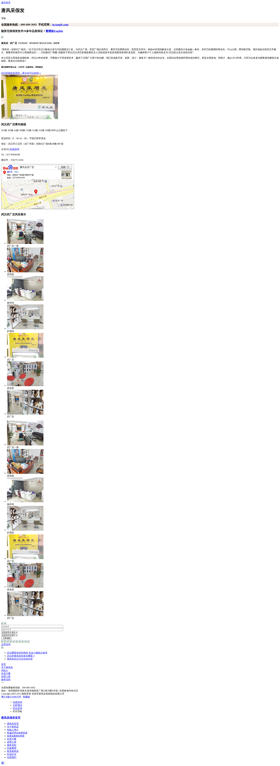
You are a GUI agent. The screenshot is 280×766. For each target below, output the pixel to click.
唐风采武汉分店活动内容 (20, 659)
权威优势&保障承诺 (17, 733)
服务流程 (5, 679)
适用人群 (5, 676)
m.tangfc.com (60, 24)
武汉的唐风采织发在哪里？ (21, 656)
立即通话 (17, 705)
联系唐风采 (13, 751)
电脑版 (26, 697)
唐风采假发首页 (11, 717)
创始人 (4, 670)
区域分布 (11, 754)
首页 (3, 664)
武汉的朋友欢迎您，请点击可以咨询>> (21, 73)
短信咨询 (17, 708)
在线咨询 (14, 149)
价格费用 (11, 748)
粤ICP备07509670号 (11, 697)
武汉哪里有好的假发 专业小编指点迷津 (27, 652)
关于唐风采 (7, 667)
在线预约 (11, 757)
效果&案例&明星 (15, 736)
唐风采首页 (13, 723)
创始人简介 (13, 730)
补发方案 (5, 673)
